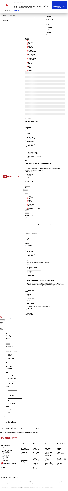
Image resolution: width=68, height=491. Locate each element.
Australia (50, 27)
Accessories (30, 42)
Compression (30, 47)
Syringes (30, 70)
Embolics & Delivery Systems (34, 53)
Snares (29, 66)
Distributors (5, 460)
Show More (27, 209)
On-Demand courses (31, 143)
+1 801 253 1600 (6, 452)
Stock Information (30, 159)
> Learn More (27, 186)
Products (27, 38)
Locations (29, 175)
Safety (29, 65)
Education (27, 140)
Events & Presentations (32, 152)
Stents (29, 67)
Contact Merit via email (8, 457)
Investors (27, 151)
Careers (26, 173)
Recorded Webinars (31, 144)
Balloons (30, 43)
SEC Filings (29, 157)
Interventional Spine (32, 58)
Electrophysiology (32, 51)
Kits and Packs (31, 59)
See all (47, 35)
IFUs (28, 136)
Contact (26, 187)
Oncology (30, 63)
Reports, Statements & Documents (34, 156)
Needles (29, 62)
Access (29, 41)
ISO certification (30, 137)
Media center (29, 313)
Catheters (30, 46)
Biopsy (29, 45)
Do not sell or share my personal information (59, 7)
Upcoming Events (30, 141)
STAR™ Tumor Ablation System (31, 121)
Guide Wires (30, 55)
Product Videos (30, 145)
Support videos (30, 133)
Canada (50, 22)
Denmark (50, 16)
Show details (16, 10)
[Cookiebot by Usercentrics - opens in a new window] (7, 10)
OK (59, 3)
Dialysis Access (31, 49)
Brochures (29, 135)
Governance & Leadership (32, 153)
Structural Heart (31, 69)
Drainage (30, 50)
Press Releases (30, 155)
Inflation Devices (31, 57)
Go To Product (28, 127)
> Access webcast (28, 171)
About (26, 312)
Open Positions (30, 174)
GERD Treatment (31, 54)
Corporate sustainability (30, 314)
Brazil (49, 32)
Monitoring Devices (32, 61)
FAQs (28, 177)
